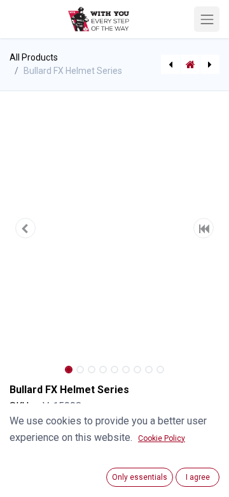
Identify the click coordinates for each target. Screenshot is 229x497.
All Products (34, 57)
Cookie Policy (161, 438)
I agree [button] (198, 477)
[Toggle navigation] (206, 19)
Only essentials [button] (139, 477)
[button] (25, 228)
